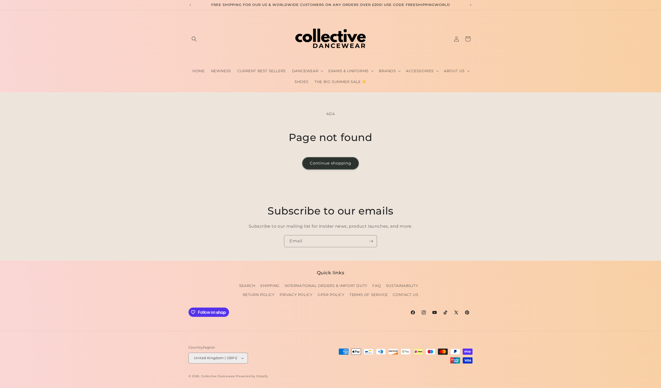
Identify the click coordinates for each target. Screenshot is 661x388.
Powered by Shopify (252, 376)
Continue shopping (330, 163)
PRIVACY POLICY (296, 294)
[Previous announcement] (190, 5)
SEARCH (247, 285)
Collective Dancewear (218, 376)
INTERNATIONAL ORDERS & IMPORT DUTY (326, 285)
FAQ (376, 285)
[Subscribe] (371, 241)
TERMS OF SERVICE (368, 294)
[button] (194, 39)
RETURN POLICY (259, 294)
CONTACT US (405, 294)
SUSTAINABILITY (402, 285)
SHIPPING (270, 285)
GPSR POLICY (331, 294)
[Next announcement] (470, 5)
